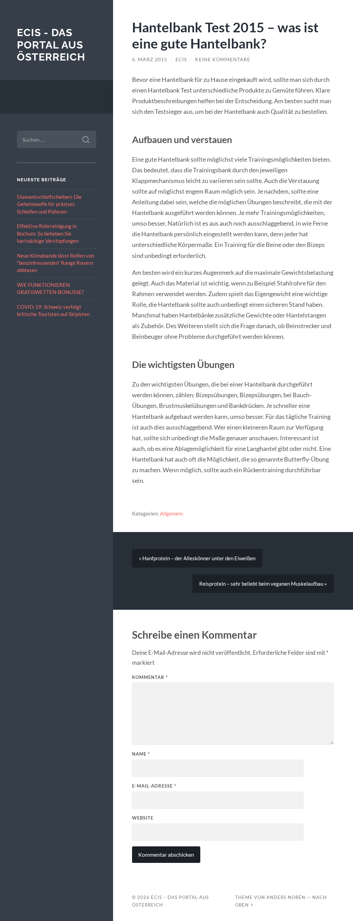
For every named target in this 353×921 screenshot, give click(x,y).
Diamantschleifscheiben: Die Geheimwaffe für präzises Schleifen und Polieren (49, 204)
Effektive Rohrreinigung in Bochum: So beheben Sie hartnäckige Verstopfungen (48, 233)
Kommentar (150, 677)
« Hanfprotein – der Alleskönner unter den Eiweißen (197, 558)
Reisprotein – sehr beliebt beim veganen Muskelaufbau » (263, 584)
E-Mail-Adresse (154, 786)
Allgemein (171, 513)
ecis (181, 59)
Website (142, 818)
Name (141, 754)
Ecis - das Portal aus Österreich (51, 44)
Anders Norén (285, 897)
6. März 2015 (149, 59)
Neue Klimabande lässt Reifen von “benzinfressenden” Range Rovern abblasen (55, 262)
